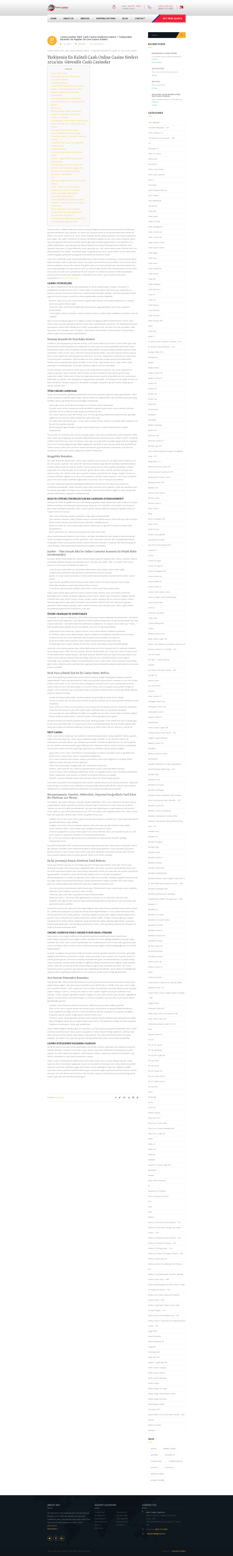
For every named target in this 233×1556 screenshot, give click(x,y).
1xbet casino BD (155, 237)
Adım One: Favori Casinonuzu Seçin (65, 171)
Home (53, 18)
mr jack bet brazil (155, 951)
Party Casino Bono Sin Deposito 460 (163, 1013)
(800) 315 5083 (161, 1529)
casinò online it (154, 587)
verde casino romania (157, 1378)
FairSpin (151, 665)
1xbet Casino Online (156, 247)
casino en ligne (154, 560)
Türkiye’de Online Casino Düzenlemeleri (67, 143)
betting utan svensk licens (159, 477)
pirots (150, 1102)
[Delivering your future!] (57, 8)
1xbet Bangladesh (155, 227)
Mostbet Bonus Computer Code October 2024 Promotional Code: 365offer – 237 (164, 797)
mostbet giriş (153, 831)
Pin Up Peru (153, 1086)
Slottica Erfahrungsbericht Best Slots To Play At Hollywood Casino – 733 (166, 1287)
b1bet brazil (153, 409)
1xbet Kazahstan (155, 268)
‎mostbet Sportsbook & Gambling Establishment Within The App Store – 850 (165, 896)
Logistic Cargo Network (157, 738)
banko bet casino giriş (69, 278)
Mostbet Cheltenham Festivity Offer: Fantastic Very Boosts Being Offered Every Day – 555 (165, 821)
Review (151, 1175)
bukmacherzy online (156, 540)
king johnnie (153, 722)
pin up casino (153, 1066)
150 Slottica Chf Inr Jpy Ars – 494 (161, 138)
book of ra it (153, 529)
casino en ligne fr (155, 566)
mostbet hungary (155, 842)
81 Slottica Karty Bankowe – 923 (161, 347)
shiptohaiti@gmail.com (156, 1533)
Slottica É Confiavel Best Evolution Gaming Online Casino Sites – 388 (165, 1277)
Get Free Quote (172, 18)
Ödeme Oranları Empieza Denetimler (66, 98)
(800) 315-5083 (165, 8)
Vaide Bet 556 (153, 1357)
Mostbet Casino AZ (156, 805)
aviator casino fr (155, 378)
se (149, 1186)
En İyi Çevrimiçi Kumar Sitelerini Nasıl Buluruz (69, 120)
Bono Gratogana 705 (156, 519)
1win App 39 (153, 148)
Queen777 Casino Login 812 (159, 1165)
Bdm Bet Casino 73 (156, 441)
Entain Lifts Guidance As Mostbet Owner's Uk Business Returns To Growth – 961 (166, 646)
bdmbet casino (169, 1449)
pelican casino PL (155, 1034)
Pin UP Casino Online (156, 1076)
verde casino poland (156, 1373)
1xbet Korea (153, 274)
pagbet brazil (153, 1003)
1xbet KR (151, 279)
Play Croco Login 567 (157, 1133)
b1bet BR (152, 404)
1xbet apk (152, 211)
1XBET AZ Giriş (154, 221)
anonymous (153, 357)
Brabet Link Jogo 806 (156, 534)
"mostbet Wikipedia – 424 (158, 127)
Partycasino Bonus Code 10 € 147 (162, 1024)
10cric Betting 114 (155, 133)
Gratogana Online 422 (157, 706)
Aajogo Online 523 (155, 352)
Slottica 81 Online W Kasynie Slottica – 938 (165, 1253)
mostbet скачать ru (156, 935)
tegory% (151, 1347)
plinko (150, 1139)
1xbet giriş (152, 258)
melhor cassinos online (157, 753)
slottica (151, 1217)
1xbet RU (151, 300)
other (150, 972)
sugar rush (152, 1331)
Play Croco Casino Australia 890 (161, 1128)
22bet (150, 326)
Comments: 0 (98, 44)
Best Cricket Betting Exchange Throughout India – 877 (165, 453)
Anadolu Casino (57, 146)
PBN (150, 1029)
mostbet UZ (170, 1455)
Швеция (151, 1430)
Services (85, 18)
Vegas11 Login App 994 (157, 1362)
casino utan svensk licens (159, 592)
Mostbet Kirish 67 (155, 857)
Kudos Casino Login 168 (158, 727)
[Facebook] (55, 1538)
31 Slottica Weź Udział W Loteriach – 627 (165, 341)
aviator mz (152, 394)
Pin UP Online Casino (156, 1081)
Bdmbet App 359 (155, 446)
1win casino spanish (156, 174)
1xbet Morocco (154, 289)
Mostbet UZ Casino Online (159, 920)
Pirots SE (151, 1107)
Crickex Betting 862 (156, 623)
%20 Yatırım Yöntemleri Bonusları (64, 130)
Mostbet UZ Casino (156, 915)
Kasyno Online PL (155, 717)
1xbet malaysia (154, 284)
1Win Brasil (152, 159)
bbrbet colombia (155, 425)
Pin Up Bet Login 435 (156, 1055)
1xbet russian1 (154, 315)
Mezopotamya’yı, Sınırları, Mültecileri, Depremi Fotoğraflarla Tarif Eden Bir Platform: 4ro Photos (66, 114)
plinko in (151, 1144)
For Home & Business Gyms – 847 (162, 670)
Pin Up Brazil (153, 1060)
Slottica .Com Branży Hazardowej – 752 (164, 1222)
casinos (151, 607)
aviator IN (152, 383)
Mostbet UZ (153, 909)
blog (150, 514)
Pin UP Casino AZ (155, 1071)
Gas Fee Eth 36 (154, 686)
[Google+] (62, 1538)
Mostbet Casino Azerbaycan (159, 811)
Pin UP (151, 1040)
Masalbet (152, 748)
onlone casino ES (155, 967)
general (151, 691)
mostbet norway (155, 863)
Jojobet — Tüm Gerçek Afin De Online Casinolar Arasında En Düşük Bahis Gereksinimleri (66, 92)
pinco (150, 1092)
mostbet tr (152, 904)
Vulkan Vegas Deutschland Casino (162, 1394)
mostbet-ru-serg (155, 941)
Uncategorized (154, 1352)
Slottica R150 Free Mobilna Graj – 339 (163, 1315)
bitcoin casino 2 (154, 503)
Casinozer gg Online (156, 613)
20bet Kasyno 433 (155, 321)
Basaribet (152, 420)
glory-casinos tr (155, 696)
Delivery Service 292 (156, 634)
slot (149, 1201)
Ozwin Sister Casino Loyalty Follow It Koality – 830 (166, 995)
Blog (125, 18)
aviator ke (152, 388)
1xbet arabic (153, 216)
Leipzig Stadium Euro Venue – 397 (162, 733)
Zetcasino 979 (154, 1409)
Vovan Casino (153, 1383)
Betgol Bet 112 (154, 461)
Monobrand (153, 759)
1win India (152, 185)
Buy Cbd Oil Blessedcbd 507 (159, 545)
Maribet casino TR (155, 743)
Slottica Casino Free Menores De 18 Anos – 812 (166, 1266)
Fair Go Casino (154, 654)
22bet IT (151, 336)
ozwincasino (156, 1461)
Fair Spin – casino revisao (159, 660)
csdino (151, 628)
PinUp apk (152, 1097)
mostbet (154, 1455)
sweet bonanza (154, 1336)
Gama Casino (153, 680)
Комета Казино (154, 1425)
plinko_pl (151, 1154)
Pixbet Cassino (154, 1113)
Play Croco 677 (154, 1118)
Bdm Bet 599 (153, 435)
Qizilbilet (151, 1160)
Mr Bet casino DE (155, 946)
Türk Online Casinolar (59, 79)
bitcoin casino (154, 498)
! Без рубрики (154, 122)
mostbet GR (153, 836)
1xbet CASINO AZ (155, 232)
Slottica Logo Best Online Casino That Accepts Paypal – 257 (163, 1307)
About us (68, 18)
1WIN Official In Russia (157, 190)
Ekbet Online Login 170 (157, 639)
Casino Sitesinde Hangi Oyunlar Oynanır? (67, 199)
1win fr (151, 180)
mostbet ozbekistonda (157, 873)
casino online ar (155, 581)
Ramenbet (152, 1170)
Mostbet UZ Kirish (155, 925)
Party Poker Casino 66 (157, 1019)
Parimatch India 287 (156, 1008)
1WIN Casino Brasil (156, 169)
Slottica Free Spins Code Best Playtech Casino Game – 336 (164, 1297)
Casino (151, 555)
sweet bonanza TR (156, 1341)
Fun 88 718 (152, 675)
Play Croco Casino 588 (157, 1123)
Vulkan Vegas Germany (157, 1399)
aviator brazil (153, 368)
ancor (153, 1449)
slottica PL (169, 1467)
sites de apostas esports (158, 1196)
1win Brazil (152, 164)
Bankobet (82, 44)
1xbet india (152, 263)
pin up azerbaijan (155, 1050)
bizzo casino (153, 508)
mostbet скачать (155, 930)
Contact (140, 18)
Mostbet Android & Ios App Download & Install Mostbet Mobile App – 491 (164, 766)
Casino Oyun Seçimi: (59, 73)
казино (151, 1420)
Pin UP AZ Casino (155, 1045)
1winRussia (152, 206)
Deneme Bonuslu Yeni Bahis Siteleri (65, 76)
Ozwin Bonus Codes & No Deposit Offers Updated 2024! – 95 (165, 985)
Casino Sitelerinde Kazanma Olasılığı (65, 133)
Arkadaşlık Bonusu (58, 149)
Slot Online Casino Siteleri (61, 174)
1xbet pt (151, 294)
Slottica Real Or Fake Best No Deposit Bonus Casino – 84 (166, 1323)
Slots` (150, 1212)
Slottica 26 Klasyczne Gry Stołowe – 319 (164, 1238)
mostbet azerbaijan (156, 790)
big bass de (153, 487)
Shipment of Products (157, 1191)
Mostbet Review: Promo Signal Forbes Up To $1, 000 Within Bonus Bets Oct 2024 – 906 (166, 881)
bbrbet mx (152, 430)
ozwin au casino (155, 977)
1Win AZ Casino (154, 154)
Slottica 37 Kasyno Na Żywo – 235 (162, 1243)
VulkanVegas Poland (156, 1404)
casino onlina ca (155, 576)
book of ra (153, 524)
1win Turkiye (153, 195)
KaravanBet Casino (156, 712)
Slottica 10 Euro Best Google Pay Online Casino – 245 (164, 1230)
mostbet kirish (154, 852)
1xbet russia (153, 305)
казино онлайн (157, 1480)
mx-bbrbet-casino (155, 956)
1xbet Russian (153, 310)
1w (149, 143)
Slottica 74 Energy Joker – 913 (160, 1248)
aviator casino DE (155, 373)
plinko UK (152, 1149)
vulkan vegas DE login (157, 1388)
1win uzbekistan (154, 201)
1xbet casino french (156, 242)
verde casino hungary (157, 1367)
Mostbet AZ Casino (156, 785)
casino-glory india (155, 602)
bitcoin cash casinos (156, 493)
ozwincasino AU (175, 1461)
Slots (53, 177)
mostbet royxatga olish (158, 889)
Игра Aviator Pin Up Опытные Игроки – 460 (166, 1414)
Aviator (151, 362)
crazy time (152, 618)
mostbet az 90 (154, 779)
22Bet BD (152, 331)
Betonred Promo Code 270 (159, 467)
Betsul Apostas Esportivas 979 (160, 472)
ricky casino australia (157, 1180)
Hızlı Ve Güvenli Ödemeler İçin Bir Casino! (67, 86)
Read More (52, 1529)
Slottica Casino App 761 (157, 1259)
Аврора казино (157, 1474)
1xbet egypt (153, 253)
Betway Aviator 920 (156, 482)
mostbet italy (153, 847)
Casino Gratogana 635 (157, 571)
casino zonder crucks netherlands (162, 597)
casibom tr (153, 550)
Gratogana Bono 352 (156, 701)
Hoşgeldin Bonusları (59, 83)
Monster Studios (179, 1551)
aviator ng (152, 399)
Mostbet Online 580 (156, 868)
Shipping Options (105, 18)
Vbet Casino (56, 108)
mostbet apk (153, 774)
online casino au (155, 961)
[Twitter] (49, 1538)
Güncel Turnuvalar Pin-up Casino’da (65, 209)
